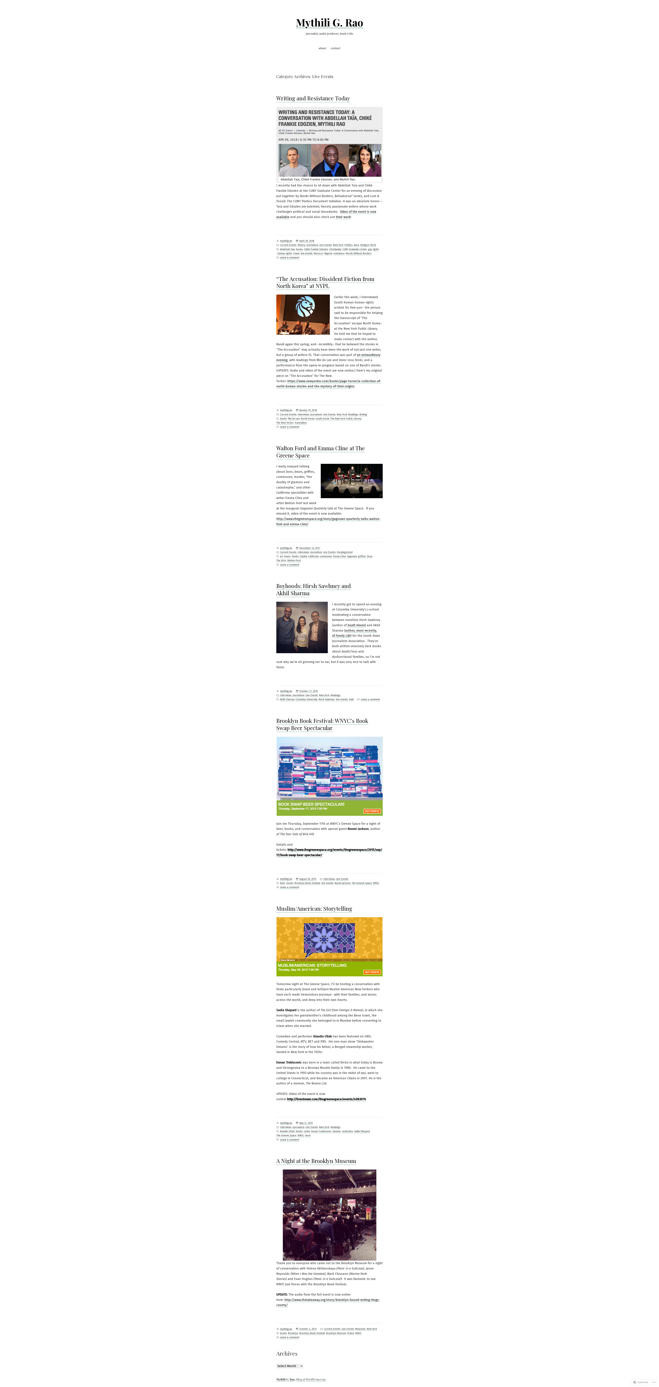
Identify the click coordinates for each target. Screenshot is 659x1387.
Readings (353, 414)
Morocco (318, 253)
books (299, 249)
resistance (339, 253)
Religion (364, 245)
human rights (285, 253)
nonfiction (347, 1131)
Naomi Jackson (342, 883)
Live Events (325, 245)
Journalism (312, 245)
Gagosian (352, 556)
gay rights (373, 249)
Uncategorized (344, 552)
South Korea (322, 418)
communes (326, 556)
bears (287, 556)
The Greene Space (362, 883)
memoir (336, 1131)
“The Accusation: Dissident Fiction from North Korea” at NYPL (325, 282)
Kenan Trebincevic (321, 1131)
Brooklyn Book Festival (307, 883)
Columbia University (306, 699)
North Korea (307, 418)
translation (301, 422)
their (339, 217)
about (322, 48)
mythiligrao (286, 240)
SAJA (351, 699)
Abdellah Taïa (287, 249)
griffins (362, 556)
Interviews (303, 414)
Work (373, 245)
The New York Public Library (345, 418)
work (346, 217)
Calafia (303, 556)
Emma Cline (339, 556)
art (281, 556)
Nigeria (328, 253)
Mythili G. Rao (329, 22)
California (313, 556)
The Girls (281, 560)
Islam (296, 253)
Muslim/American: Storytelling (314, 908)
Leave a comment (289, 258)
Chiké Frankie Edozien (316, 249)
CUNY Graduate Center (354, 249)
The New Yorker (285, 422)
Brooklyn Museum (336, 1333)
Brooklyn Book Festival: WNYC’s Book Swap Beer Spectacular (322, 724)
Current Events (288, 245)
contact (335, 48)
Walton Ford (294, 560)
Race (356, 245)
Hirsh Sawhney (326, 699)
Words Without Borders (359, 253)
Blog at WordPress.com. (311, 1379)
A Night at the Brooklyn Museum (316, 1160)
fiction (350, 1333)
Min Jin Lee (294, 418)
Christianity (335, 249)
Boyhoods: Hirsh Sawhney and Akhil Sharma (313, 589)
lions (369, 556)
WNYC (376, 883)
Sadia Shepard (362, 1131)
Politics (348, 245)
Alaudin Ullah (287, 1131)
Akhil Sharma (287, 699)
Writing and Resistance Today (313, 98)
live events (306, 253)
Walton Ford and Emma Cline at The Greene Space (320, 451)
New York (338, 245)
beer (282, 883)
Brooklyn (293, 1333)
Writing (363, 414)
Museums (360, 1328)
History (301, 245)
